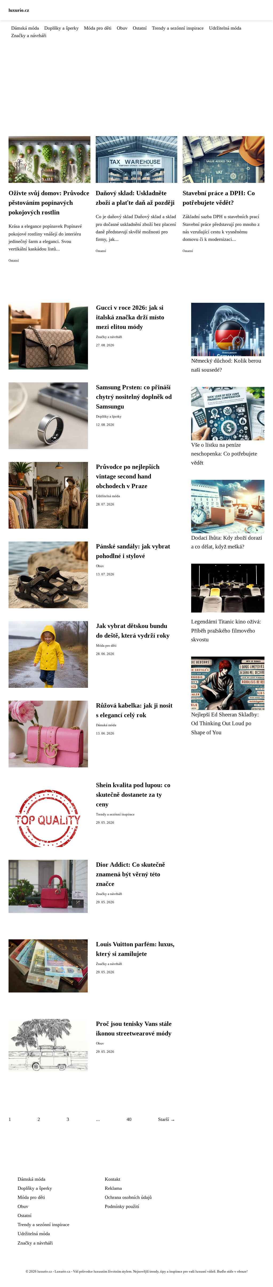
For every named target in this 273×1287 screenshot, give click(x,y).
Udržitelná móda (225, 28)
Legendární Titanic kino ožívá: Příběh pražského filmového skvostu (226, 630)
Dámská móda (25, 28)
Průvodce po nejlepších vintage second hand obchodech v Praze (127, 476)
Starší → (166, 1119)
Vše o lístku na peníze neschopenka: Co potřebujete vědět (224, 454)
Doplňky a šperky (61, 28)
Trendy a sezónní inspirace (178, 28)
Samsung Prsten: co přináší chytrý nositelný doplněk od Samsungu (134, 397)
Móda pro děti (97, 28)
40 (129, 1119)
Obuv (122, 28)
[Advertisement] (136, 79)
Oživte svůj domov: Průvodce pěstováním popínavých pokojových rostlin (49, 203)
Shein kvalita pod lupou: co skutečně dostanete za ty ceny (133, 795)
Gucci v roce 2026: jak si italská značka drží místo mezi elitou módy (130, 317)
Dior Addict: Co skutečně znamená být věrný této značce (130, 874)
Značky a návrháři (28, 35)
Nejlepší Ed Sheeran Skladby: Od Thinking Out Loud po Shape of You (225, 723)
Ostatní (140, 28)
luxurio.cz (19, 10)
